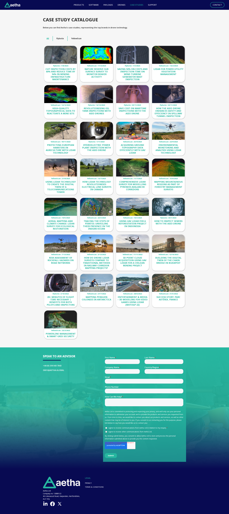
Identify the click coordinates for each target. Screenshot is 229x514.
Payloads (108, 5)
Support (152, 5)
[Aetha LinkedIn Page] (45, 503)
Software (94, 5)
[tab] (48, 38)
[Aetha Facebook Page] (52, 503)
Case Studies (136, 5)
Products (79, 5)
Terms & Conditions (94, 487)
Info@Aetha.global (53, 370)
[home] (12, 5)
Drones (121, 5)
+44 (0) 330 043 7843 (52, 365)
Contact (217, 5)
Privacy (88, 483)
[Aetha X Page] (59, 503)
